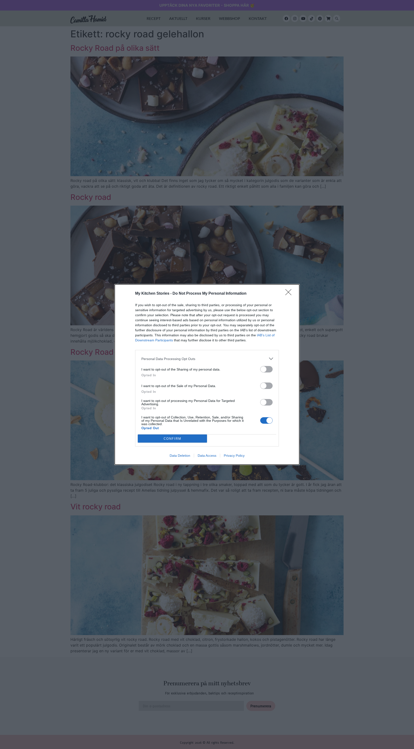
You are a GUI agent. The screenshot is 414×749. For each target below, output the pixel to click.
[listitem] (207, 358)
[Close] (289, 293)
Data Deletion (180, 455)
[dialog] (207, 374)
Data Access (207, 455)
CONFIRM (172, 438)
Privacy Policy (234, 455)
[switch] (266, 369)
